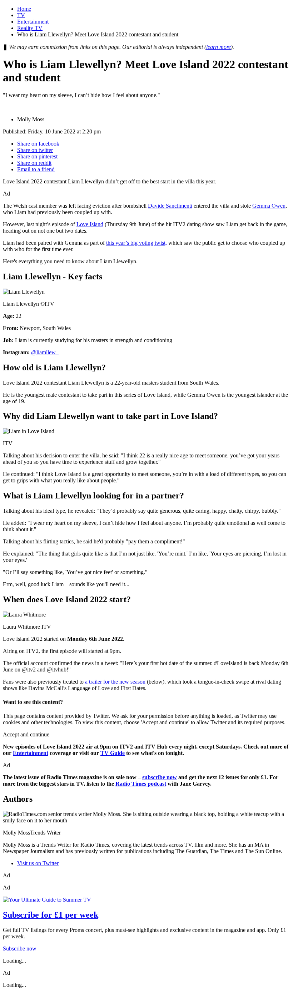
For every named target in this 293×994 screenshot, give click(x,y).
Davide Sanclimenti (170, 206)
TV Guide (112, 753)
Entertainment (33, 22)
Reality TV (30, 28)
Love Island (89, 224)
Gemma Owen (268, 206)
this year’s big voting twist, (136, 243)
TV (21, 15)
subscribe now (159, 777)
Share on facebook (38, 144)
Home (24, 9)
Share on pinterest (37, 156)
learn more (218, 47)
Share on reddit (34, 163)
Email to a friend (36, 169)
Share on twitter (35, 150)
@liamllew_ (45, 352)
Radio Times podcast (140, 784)
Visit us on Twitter (38, 863)
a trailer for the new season (115, 682)
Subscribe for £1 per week (50, 914)
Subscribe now (19, 948)
